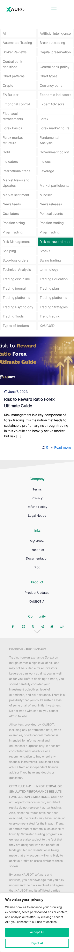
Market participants (54, 185)
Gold (6, 152)
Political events (51, 214)
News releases (51, 204)
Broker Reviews (15, 52)
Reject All (37, 943)
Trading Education (54, 279)
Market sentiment (16, 195)
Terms (37, 489)
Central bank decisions (12, 64)
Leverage (47, 171)
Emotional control (16, 104)
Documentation (37, 558)
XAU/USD (47, 326)
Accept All (37, 932)
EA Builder (10, 95)
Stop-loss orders (15, 260)
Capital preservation (55, 52)
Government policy (54, 152)
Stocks (45, 251)
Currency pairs (51, 85)
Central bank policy (54, 67)
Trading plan (49, 288)
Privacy (37, 498)
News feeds (12, 204)
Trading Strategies (54, 307)
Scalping (9, 251)
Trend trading (50, 316)
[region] (37, 922)
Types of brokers (16, 326)
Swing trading (50, 260)
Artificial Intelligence (55, 33)
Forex (44, 119)
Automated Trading (17, 43)
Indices (45, 161)
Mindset (46, 195)
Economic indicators (55, 95)
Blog (37, 567)
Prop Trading (13, 232)
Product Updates (37, 593)
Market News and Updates (16, 183)
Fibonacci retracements (13, 116)
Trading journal (14, 288)
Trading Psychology (18, 307)
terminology (49, 269)
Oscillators (11, 214)
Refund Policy (37, 507)
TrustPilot (37, 550)
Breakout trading (52, 43)
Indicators (10, 161)
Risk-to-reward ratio (55, 242)
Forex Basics (12, 128)
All (5, 33)
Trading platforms (16, 298)
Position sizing (14, 223)
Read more (62, 447)
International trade (16, 171)
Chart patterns (13, 76)
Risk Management (16, 242)
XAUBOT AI (37, 601)
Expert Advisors (52, 104)
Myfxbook (37, 541)
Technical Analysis (17, 269)
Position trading (52, 223)
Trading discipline (16, 279)
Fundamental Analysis (49, 140)
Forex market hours (54, 128)
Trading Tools (13, 316)
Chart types (48, 76)
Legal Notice (37, 516)
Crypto (8, 85)
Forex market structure (13, 140)
